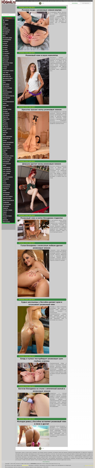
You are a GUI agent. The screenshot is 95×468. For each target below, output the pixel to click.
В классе (5, 45)
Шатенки (5, 219)
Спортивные (6, 184)
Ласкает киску (7, 109)
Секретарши (6, 167)
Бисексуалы (6, 30)
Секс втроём (6, 169)
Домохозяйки (7, 80)
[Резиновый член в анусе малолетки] (33, 81)
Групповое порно (8, 70)
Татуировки (6, 192)
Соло (4, 180)
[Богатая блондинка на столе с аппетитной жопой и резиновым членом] (33, 404)
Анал (4, 26)
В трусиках (6, 53)
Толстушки (6, 194)
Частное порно (7, 216)
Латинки (5, 111)
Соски (4, 182)
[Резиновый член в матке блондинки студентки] (33, 230)
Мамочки (5, 117)
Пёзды (5, 130)
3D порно (5, 20)
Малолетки (6, 115)
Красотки (5, 105)
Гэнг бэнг (5, 72)
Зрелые (5, 90)
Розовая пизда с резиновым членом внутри (41, 10)
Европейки (6, 84)
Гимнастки (6, 64)
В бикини (5, 41)
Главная (8, 18)
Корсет (5, 99)
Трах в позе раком (8, 200)
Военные (5, 61)
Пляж (4, 134)
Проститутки (6, 144)
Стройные (6, 188)
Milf (4, 22)
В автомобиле (7, 39)
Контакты (46, 461)
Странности (6, 186)
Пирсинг (5, 132)
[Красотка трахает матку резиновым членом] (33, 135)
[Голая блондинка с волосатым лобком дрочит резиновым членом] (33, 273)
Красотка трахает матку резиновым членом (42, 109)
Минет (4, 121)
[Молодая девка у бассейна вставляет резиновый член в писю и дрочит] (33, 436)
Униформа (6, 202)
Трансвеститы (7, 198)
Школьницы (6, 221)
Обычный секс (7, 128)
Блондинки (6, 31)
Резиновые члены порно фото (27, 7)
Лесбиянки (6, 113)
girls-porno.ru (25, 465)
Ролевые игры (7, 157)
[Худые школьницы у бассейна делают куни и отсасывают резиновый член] (33, 330)
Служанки (6, 179)
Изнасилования (7, 92)
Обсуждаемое (85, 3)
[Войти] (8, 8)
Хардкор (5, 208)
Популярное (75, 3)
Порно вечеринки (8, 142)
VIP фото (5, 24)
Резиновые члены (8, 155)
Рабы (4, 152)
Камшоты (5, 93)
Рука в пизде (6, 159)
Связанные (6, 161)
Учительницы (7, 204)
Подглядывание (7, 136)
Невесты (5, 124)
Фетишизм (6, 206)
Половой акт (6, 138)
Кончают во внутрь (8, 95)
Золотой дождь (7, 88)
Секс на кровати (8, 177)
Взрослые (6, 59)
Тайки (4, 190)
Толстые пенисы (8, 196)
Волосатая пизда (8, 62)
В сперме (5, 51)
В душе (5, 43)
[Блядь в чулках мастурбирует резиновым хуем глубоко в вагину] (33, 373)
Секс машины (7, 171)
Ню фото (5, 126)
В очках (5, 49)
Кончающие (6, 97)
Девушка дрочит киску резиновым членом (41, 164)
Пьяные (5, 150)
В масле (5, 47)
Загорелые (6, 86)
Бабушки (5, 28)
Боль (4, 35)
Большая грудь (7, 37)
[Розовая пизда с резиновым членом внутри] (33, 31)
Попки (5, 140)
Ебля (4, 82)
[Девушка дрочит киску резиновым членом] (33, 189)
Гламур (5, 66)
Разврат (5, 154)
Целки (4, 214)
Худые (5, 212)
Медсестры (6, 119)
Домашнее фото (8, 78)
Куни (4, 107)
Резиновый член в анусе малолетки (42, 55)
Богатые (5, 33)
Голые (5, 68)
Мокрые (5, 123)
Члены (5, 217)
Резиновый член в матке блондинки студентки (42, 218)
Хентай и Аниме (7, 210)
